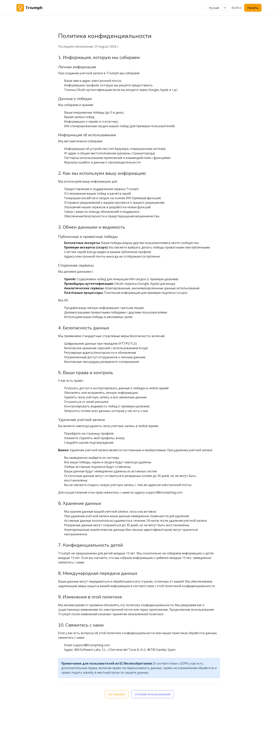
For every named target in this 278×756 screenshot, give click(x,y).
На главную (116, 694)
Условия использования (152, 694)
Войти (236, 8)
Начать (252, 8)
